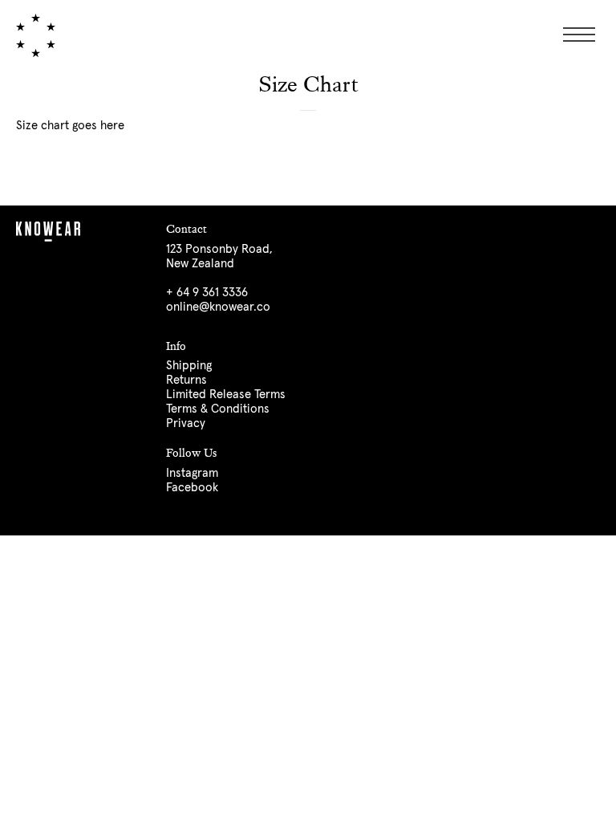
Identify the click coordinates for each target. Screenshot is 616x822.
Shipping (189, 366)
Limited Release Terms (226, 395)
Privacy (185, 423)
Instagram (192, 473)
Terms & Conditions (218, 409)
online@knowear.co (218, 307)
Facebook (192, 488)
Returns (186, 380)
